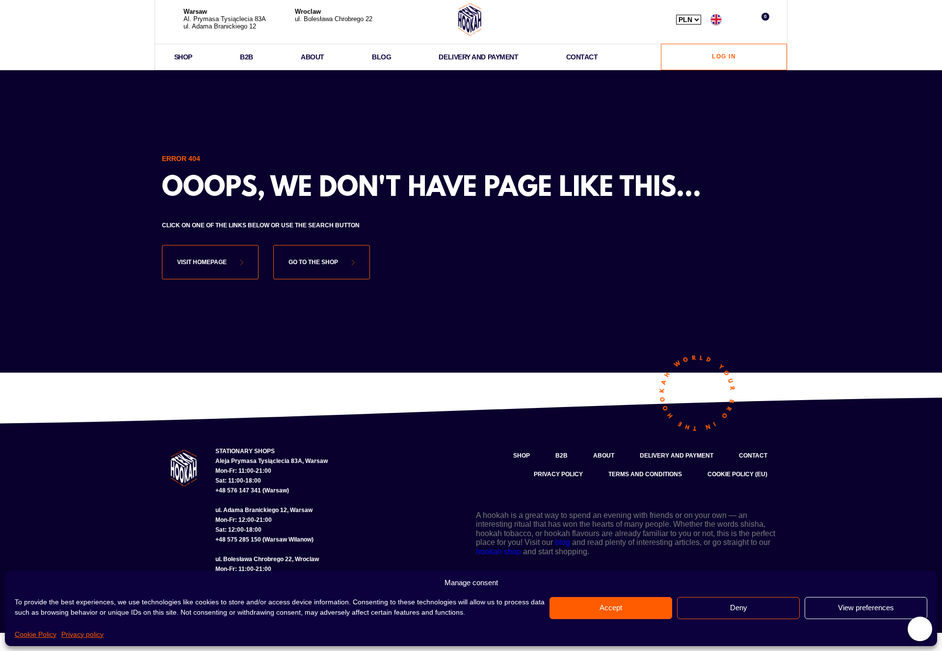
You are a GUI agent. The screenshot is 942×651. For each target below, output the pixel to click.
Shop (183, 57)
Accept (611, 607)
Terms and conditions (645, 474)
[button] (739, 19)
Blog (381, 57)
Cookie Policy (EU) (737, 474)
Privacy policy (82, 634)
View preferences (866, 607)
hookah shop (498, 551)
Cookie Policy (35, 634)
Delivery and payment (478, 57)
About (312, 57)
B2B (246, 57)
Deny (738, 607)
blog (562, 542)
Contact (582, 57)
